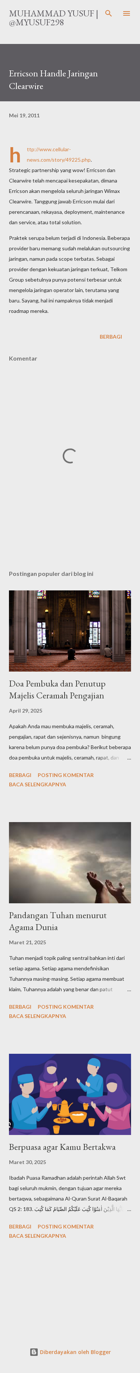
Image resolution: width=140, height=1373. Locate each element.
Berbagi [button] (111, 336)
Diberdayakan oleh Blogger (74, 1351)
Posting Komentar (66, 775)
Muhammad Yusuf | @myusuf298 (53, 17)
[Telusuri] (108, 13)
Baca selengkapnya (37, 784)
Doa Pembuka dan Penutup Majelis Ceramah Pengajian (57, 689)
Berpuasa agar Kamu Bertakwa (62, 1146)
